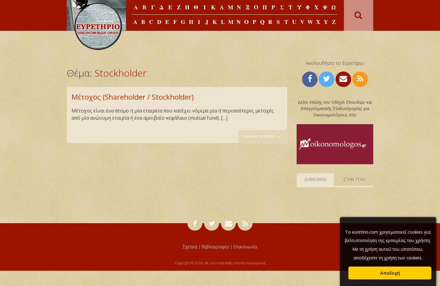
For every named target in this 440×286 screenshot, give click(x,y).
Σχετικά (190, 247)
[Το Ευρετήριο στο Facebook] (309, 78)
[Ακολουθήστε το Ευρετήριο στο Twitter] (326, 78)
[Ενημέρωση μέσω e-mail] (343, 78)
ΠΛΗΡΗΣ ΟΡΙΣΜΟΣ (260, 136)
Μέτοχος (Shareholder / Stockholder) (133, 97)
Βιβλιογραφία (215, 247)
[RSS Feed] (360, 78)
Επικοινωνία (245, 247)
